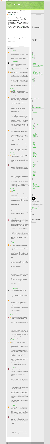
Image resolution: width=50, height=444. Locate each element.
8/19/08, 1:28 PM (12, 216)
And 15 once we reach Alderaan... (37, 77)
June (33, 79)
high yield (34, 145)
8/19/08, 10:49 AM (12, 69)
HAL (33, 143)
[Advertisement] (36, 19)
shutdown (34, 164)
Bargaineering (34, 182)
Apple (33, 123)
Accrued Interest (16, 4)
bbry (33, 126)
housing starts (21, 26)
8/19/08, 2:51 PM (12, 242)
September (34, 63)
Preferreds (34, 160)
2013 (33, 55)
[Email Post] (16, 41)
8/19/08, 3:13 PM (12, 286)
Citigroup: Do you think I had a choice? (37, 73)
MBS (33, 155)
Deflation (34, 137)
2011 (33, 57)
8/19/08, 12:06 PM (12, 152)
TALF (33, 166)
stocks (33, 165)
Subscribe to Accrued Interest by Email (36, 107)
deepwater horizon (35, 136)
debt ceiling (34, 135)
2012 (33, 56)
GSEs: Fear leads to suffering (36, 72)
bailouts (33, 125)
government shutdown (35, 141)
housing (34, 146)
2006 (33, 85)
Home (18, 438)
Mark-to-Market (34, 153)
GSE (33, 142)
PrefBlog (34, 188)
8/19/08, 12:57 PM (12, 188)
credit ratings (34, 134)
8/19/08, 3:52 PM (12, 339)
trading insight (34, 171)
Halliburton (34, 144)
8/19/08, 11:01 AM (12, 88)
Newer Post (8, 438)
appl (33, 122)
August (34, 64)
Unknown (14, 50)
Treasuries (34, 172)
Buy (33, 128)
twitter (33, 174)
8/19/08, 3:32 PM (12, 314)
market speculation (35, 154)
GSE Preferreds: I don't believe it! (37, 70)
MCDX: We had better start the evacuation (38, 65)
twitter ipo (34, 175)
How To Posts (34, 147)
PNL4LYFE (14, 154)
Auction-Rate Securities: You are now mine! (38, 74)
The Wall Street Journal (35, 191)
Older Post (27, 438)
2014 (33, 54)
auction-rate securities (35, 124)
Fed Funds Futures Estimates (36, 186)
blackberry (34, 127)
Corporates (34, 132)
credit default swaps (35, 133)
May (33, 80)
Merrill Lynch (34, 156)
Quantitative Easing (35, 161)
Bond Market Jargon (35, 184)
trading (33, 170)
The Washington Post (15, 56)
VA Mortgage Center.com (36, 183)
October (34, 62)
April (33, 81)
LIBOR (33, 152)
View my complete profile (34, 208)
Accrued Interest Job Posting (36, 66)
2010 (33, 58)
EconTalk (34, 185)
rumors (33, 162)
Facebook (32, 207)
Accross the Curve (35, 187)
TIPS (33, 169)
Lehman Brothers (35, 151)
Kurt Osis (14, 163)
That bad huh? (10, 15)
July (33, 78)
